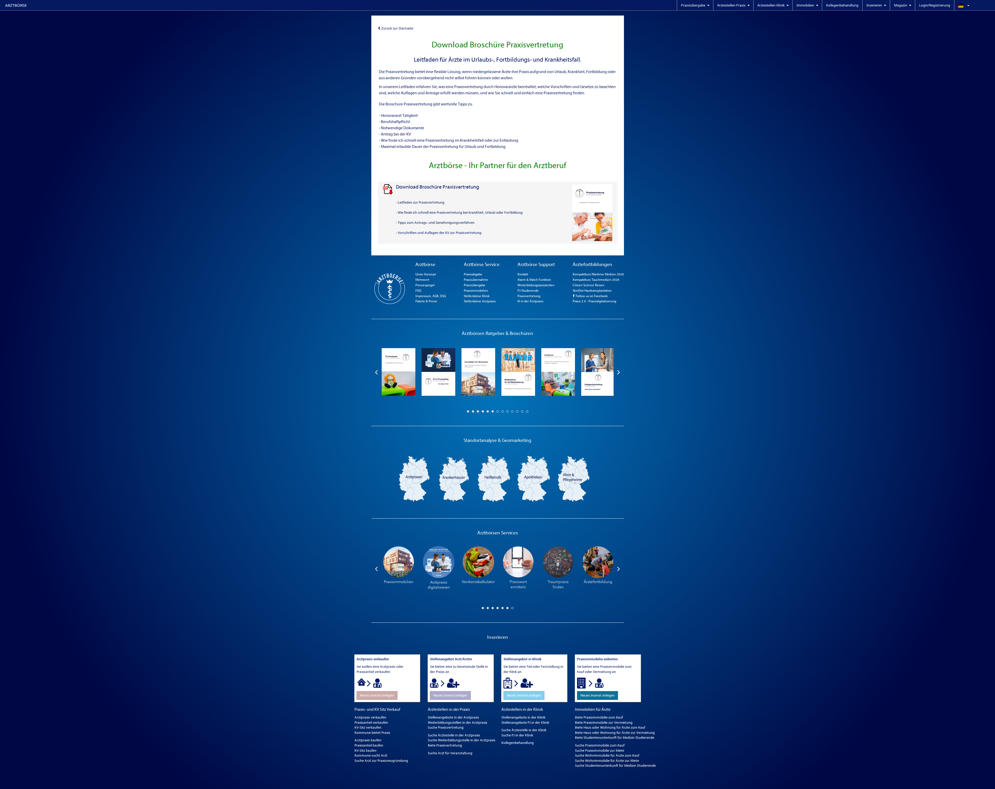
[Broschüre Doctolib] (438, 372)
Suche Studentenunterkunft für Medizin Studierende (615, 765)
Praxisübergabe (474, 285)
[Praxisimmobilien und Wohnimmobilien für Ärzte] (398, 568)
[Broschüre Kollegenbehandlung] (598, 372)
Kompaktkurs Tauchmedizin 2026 (596, 280)
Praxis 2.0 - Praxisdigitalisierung (594, 301)
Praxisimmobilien (476, 290)
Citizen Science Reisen (588, 285)
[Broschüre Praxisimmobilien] (478, 372)
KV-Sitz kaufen (365, 750)
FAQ (418, 290)
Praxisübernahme (476, 280)
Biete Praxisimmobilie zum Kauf (599, 717)
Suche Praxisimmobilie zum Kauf (599, 745)
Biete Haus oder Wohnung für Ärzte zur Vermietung (615, 732)
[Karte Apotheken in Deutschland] (534, 479)
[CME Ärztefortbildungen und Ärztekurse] (598, 568)
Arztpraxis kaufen (367, 740)
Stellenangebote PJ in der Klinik (525, 722)
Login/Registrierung (934, 5)
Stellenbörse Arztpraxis (480, 301)
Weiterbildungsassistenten (535, 285)
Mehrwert (422, 280)
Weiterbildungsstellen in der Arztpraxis (457, 722)
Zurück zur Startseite (397, 28)
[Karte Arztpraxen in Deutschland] (414, 479)
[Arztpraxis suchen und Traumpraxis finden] (558, 568)
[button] (974, 5)
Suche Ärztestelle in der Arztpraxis (454, 735)
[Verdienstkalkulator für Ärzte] (478, 568)
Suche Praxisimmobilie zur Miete (599, 750)
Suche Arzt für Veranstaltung (450, 753)
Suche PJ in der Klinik (517, 735)
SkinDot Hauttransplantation (592, 290)
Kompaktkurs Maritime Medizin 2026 (598, 274)
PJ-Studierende (528, 290)
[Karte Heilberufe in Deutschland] (494, 479)
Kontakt (522, 274)
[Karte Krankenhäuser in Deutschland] (454, 479)
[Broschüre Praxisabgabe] (398, 372)
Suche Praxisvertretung (446, 727)
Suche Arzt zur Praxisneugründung (381, 760)
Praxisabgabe (473, 274)
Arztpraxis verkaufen (370, 717)
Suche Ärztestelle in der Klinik (523, 730)
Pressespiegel (425, 285)
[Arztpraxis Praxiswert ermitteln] (518, 568)
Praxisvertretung (528, 296)
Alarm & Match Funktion (534, 280)
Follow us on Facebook (591, 296)
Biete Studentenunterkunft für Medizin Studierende (614, 737)
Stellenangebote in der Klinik (523, 717)
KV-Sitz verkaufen (367, 727)
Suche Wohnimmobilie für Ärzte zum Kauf (607, 755)
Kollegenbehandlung (842, 5)
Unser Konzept (425, 274)
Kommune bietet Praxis (372, 732)
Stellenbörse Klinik (476, 296)
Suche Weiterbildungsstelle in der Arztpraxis (461, 740)
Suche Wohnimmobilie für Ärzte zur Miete (607, 760)
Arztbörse (16, 5)
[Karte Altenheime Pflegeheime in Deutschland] (574, 479)
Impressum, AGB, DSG (430, 296)
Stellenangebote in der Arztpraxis (453, 717)
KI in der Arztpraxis (530, 301)
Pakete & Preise (426, 301)
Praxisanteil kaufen (368, 745)
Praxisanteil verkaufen (371, 722)
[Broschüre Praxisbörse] (558, 372)
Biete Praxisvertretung (445, 745)
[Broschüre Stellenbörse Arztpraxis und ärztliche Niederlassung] (518, 372)
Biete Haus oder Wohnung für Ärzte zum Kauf (610, 727)
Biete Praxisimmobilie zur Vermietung (603, 722)
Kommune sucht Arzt (370, 755)
